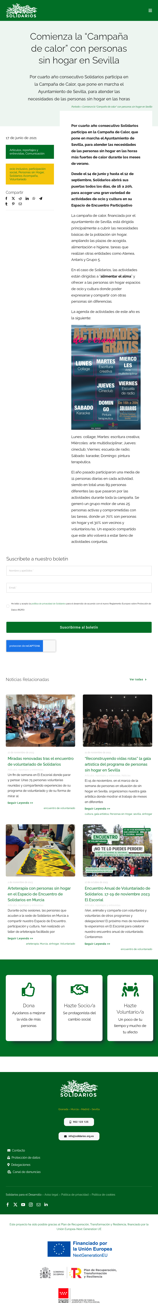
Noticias (126, 775)
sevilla (137, 813)
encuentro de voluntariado (59, 808)
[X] (13, 198)
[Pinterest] (13, 204)
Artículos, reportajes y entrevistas (24, 151)
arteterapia (32, 943)
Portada (75, 106)
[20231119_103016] (40, 696)
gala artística (101, 813)
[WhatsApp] (34, 198)
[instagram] (31, 1205)
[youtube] (23, 1205)
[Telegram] (40, 198)
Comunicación (35, 153)
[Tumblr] (6, 204)
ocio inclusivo (19, 169)
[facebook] (8, 1205)
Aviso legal (51, 1194)
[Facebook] (6, 198)
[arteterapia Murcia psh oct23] (40, 826)
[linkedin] (46, 1205)
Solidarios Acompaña (24, 176)
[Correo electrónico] (20, 204)
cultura (89, 813)
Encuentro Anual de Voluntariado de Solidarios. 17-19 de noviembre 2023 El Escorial (117, 894)
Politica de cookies (103, 1194)
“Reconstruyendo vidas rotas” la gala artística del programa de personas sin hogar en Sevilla (118, 764)
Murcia (44, 943)
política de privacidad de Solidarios (48, 603)
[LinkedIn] (27, 198)
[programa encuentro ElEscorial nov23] (117, 826)
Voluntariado (18, 179)
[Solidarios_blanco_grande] (22, 5)
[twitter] (15, 1205)
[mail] (38, 1205)
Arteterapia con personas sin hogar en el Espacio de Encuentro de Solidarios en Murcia (39, 894)
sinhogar (147, 813)
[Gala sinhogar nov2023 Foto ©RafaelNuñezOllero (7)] (117, 696)
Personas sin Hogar (31, 172)
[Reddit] (20, 198)
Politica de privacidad (75, 1194)
